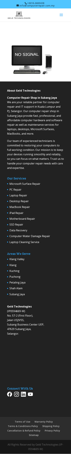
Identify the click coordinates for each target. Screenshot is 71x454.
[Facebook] (9, 395)
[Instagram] (16, 395)
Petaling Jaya (17, 282)
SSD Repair (16, 224)
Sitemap (34, 435)
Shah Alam (15, 288)
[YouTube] (30, 395)
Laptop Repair (18, 195)
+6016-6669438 (35, 3)
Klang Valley (16, 259)
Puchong (14, 276)
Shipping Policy (51, 426)
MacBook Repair (19, 207)
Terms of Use (22, 421)
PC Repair (15, 189)
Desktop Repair (19, 201)
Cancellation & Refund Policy (23, 430)
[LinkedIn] (23, 395)
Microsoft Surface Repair (24, 184)
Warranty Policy (44, 421)
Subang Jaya (17, 294)
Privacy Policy (52, 430)
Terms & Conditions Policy (23, 426)
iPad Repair (16, 213)
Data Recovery (18, 230)
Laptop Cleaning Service (24, 242)
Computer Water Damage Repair (29, 236)
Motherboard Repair (22, 219)
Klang (13, 265)
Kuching (14, 271)
